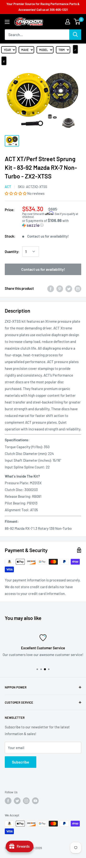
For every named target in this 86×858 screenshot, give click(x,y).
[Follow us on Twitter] (17, 800)
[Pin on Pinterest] (59, 288)
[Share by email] (78, 288)
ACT (8, 187)
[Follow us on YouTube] (35, 800)
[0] (77, 22)
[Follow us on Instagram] (26, 800)
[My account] (67, 21)
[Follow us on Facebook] (8, 800)
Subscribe (20, 762)
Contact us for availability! (43, 269)
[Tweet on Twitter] (68, 288)
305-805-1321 (59, 10)
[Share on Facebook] (50, 288)
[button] (16, 193)
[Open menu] (7, 22)
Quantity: (12, 251)
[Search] (75, 34)
